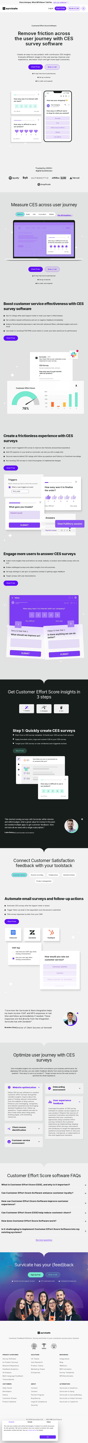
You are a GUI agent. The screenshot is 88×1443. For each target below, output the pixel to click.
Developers (7, 1391)
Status (5, 1395)
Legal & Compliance (39, 1402)
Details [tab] (30, 1422)
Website (20, 214)
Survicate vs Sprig (67, 1391)
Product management (44, 881)
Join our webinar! (60, 2)
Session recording (37, 875)
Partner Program (37, 1395)
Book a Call (74, 8)
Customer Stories (10, 1398)
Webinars (63, 1366)
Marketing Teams (38, 1369)
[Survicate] (10, 8)
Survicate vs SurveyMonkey (71, 1395)
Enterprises (35, 1372)
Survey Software (9, 1359)
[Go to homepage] (44, 1333)
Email (28, 214)
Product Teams (37, 1366)
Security (34, 1405)
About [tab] (49, 1422)
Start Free (60, 8)
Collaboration (53, 875)
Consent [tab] (11, 1422)
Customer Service (19, 875)
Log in (50, 8)
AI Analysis (7, 1372)
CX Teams (35, 1359)
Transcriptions (8, 1379)
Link (34, 214)
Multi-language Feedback (13, 1376)
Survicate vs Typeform (69, 1402)
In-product (42, 214)
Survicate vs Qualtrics (68, 1388)
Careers (34, 1391)
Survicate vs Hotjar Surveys (71, 1398)
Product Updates (9, 1402)
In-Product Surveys (10, 1362)
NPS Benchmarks (66, 1376)
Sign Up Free (35, 1275)
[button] (44, 1185)
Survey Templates (67, 1372)
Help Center (7, 1388)
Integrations (64, 1359)
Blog (61, 1362)
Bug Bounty (35, 1398)
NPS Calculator (66, 1369)
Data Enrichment (69, 875)
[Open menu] (83, 8)
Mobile (51, 214)
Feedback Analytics (10, 1369)
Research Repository (11, 1366)
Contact (34, 1388)
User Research (37, 1362)
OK (48, 1437)
